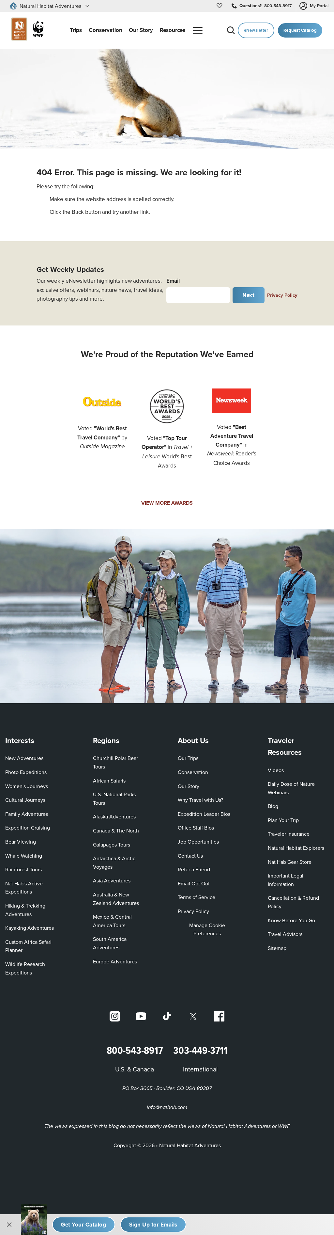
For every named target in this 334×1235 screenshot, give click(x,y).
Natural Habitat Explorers (296, 847)
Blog (273, 806)
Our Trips (188, 758)
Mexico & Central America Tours (112, 921)
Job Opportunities (198, 841)
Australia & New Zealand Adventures (116, 899)
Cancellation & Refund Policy (295, 902)
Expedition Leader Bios (204, 813)
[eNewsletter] (153, 1224)
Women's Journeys (26, 786)
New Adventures (24, 758)
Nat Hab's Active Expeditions (24, 887)
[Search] (231, 30)
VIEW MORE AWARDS (167, 503)
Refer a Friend (194, 869)
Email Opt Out (194, 883)
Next (248, 295)
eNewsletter (256, 30)
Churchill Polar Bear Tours (115, 762)
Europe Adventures (115, 961)
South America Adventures (110, 943)
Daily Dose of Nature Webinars (291, 788)
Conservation (193, 772)
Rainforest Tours (23, 869)
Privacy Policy (282, 295)
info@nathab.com (167, 1107)
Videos (276, 770)
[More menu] (198, 30)
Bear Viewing (20, 841)
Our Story (188, 786)
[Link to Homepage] (26, 30)
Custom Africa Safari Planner (33, 946)
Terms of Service (196, 897)
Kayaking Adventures (29, 927)
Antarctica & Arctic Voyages (114, 862)
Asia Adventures (111, 880)
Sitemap (277, 948)
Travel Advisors (285, 934)
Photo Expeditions (26, 772)
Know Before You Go (291, 920)
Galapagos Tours (111, 844)
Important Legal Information (285, 880)
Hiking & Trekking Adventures (25, 910)
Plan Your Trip (283, 820)
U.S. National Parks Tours (114, 798)
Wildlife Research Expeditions (25, 968)
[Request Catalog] (83, 1224)
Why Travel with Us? (200, 799)
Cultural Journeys (25, 799)
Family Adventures (26, 813)
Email (173, 281)
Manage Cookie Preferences (207, 929)
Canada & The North (116, 830)
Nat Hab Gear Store (289, 861)
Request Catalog (300, 30)
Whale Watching (23, 855)
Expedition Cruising (27, 827)
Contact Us (190, 855)
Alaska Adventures (114, 816)
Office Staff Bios (196, 827)
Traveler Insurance (289, 833)
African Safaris (109, 780)
